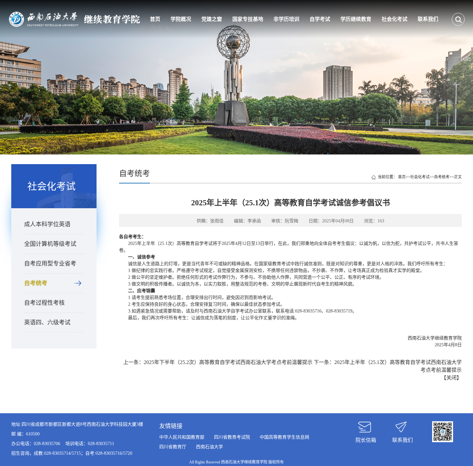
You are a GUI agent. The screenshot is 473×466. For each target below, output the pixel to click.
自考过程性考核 (44, 303)
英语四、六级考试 (47, 322)
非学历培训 (286, 19)
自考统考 (35, 283)
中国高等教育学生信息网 (284, 437)
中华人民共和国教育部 (181, 437)
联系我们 (428, 19)
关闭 (451, 377)
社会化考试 (394, 19)
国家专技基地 (247, 19)
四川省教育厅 (172, 446)
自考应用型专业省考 (50, 263)
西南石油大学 (209, 446)
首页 (155, 19)
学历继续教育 (355, 19)
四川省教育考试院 (232, 437)
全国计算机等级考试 (50, 244)
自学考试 (320, 19)
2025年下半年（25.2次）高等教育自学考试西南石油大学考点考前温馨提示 (228, 362)
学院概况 (181, 19)
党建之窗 (211, 19)
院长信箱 (366, 440)
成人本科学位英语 (47, 224)
